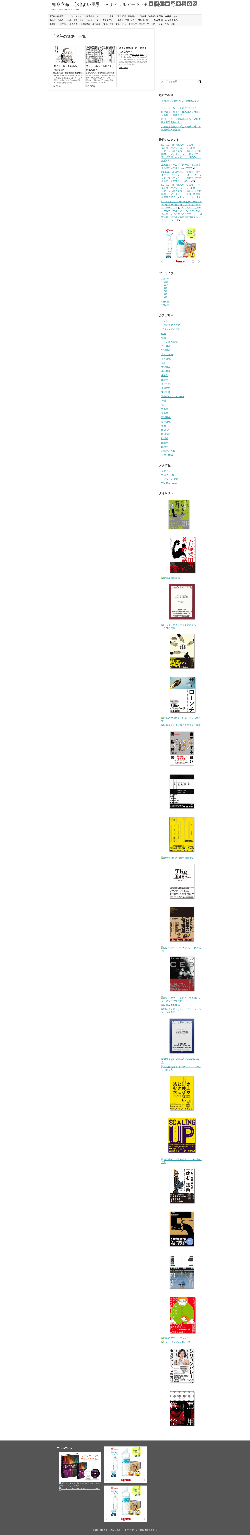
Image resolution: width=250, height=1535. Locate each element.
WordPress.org (169, 483)
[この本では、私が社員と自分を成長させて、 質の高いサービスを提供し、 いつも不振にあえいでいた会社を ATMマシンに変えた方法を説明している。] (181, 721)
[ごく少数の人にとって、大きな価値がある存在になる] (175, 1338)
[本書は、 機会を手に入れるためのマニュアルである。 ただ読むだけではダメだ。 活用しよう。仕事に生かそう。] (181, 1334)
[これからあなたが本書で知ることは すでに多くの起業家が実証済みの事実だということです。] (170, 1005)
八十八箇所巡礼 (169, 342)
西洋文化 (166, 421)
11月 (166, 281)
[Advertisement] (180, 54)
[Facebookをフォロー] (156, 3)
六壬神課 (166, 346)
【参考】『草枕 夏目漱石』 (99, 20)
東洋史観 (166, 384)
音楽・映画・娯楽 (167, 24)
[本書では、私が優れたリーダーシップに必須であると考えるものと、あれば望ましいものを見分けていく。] (181, 725)
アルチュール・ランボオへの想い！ (179, 108)
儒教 (163, 337)
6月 (165, 294)
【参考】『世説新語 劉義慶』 (121, 16)
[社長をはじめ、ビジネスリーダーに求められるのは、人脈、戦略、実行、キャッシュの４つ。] (181, 1155)
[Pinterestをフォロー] (178, 3)
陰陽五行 (166, 430)
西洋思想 (166, 417)
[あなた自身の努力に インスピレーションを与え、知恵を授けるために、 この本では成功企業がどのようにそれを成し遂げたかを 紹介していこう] (181, 1069)
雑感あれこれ (168, 451)
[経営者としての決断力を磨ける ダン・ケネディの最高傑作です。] (181, 1055)
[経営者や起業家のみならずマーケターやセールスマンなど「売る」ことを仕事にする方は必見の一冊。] (181, 768)
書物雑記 (70, 73)
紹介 (154, 24)
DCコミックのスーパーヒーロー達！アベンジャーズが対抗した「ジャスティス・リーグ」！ (181, 204)
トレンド (166, 321)
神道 (163, 400)
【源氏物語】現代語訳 (90, 24)
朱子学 (164, 379)
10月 (166, 285)
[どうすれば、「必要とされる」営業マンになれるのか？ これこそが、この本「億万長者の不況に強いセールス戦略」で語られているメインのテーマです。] (181, 621)
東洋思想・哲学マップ (139, 24)
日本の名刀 (167, 354)
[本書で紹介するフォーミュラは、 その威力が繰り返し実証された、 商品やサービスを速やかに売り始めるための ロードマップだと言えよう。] (181, 714)
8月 (165, 288)
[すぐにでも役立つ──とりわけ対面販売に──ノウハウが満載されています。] (176, 1342)
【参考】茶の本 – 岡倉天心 (165, 20)
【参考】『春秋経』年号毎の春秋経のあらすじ (160, 16)
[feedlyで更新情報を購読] (189, 3)
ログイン (166, 471)
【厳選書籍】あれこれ (94, 16)
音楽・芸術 (167, 455)
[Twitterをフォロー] (151, 3)
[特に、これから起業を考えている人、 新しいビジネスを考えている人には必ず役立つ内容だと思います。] (181, 1385)
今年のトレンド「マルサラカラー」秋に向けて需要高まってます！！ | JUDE (181, 178)
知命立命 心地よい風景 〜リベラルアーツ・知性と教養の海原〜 (118, 4)
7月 (165, 291)
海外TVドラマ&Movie (172, 396)
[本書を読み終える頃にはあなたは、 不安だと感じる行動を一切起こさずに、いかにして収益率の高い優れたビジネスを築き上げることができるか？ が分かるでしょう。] (177, 858)
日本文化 (166, 358)
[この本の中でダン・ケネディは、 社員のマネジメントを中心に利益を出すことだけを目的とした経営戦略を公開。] (181, 944)
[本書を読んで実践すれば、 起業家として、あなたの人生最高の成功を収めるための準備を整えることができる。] (181, 994)
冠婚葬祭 (166, 350)
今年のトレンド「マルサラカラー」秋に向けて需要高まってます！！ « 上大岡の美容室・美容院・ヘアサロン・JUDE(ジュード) (181, 154)
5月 (165, 297)
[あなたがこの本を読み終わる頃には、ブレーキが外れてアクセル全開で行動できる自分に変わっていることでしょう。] (181, 1162)
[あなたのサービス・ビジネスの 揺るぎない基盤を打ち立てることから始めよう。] (181, 1012)
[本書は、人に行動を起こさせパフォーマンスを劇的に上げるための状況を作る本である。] (181, 811)
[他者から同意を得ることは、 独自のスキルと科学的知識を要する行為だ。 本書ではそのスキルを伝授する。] (181, 1428)
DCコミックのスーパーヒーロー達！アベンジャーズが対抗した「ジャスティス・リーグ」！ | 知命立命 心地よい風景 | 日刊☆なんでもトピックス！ (181, 213)
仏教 (163, 333)
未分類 (164, 375)
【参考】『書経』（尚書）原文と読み (66, 20)
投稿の (167, 475)
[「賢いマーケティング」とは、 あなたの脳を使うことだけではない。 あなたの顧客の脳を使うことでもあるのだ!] (181, 854)
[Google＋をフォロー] (162, 3)
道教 (142, 55)
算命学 (164, 409)
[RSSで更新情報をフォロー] (195, 3)
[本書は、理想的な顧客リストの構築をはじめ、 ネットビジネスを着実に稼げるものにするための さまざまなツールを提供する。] (178, 531)
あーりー (188, 167)
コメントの (169, 479)
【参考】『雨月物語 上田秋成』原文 (133, 20)
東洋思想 (78, 73)
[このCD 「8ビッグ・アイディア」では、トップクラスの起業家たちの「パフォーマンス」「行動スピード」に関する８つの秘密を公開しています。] (80, 1491)
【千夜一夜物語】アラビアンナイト (65, 16)
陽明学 (164, 442)
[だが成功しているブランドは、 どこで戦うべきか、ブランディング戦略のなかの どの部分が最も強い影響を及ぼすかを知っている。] (181, 901)
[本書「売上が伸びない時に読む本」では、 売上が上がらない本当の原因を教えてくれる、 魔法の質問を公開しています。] (181, 1113)
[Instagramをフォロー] (173, 3)
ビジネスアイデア (170, 325)
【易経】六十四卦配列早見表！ (63, 24)
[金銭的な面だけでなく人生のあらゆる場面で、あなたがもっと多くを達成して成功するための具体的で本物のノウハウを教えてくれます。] (170, 578)
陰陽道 (164, 438)
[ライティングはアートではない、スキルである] (181, 951)
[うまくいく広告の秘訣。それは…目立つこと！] (181, 628)
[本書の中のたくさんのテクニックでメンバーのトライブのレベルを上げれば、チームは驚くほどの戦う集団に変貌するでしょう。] (181, 1248)
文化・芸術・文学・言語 (114, 24)
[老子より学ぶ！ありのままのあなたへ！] (68, 54)
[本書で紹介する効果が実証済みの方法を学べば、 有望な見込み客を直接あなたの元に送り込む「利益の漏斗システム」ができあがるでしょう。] (181, 671)
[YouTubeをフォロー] (184, 3)
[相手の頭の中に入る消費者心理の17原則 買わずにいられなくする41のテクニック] (181, 1291)
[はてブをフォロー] (167, 3)
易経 (163, 363)
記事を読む (58, 86)
